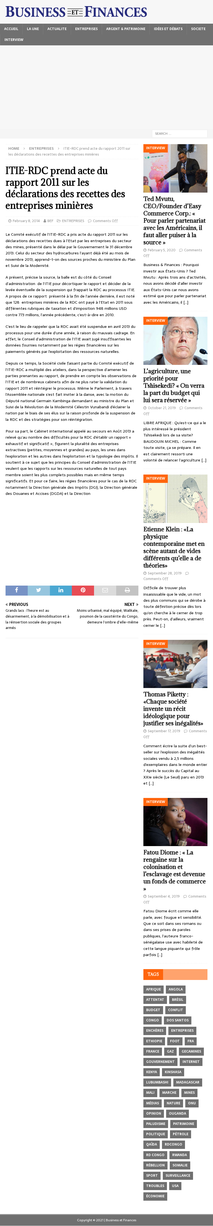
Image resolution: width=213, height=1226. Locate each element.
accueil (11, 29)
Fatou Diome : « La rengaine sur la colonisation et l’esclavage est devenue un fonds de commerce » (174, 870)
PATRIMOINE (183, 1124)
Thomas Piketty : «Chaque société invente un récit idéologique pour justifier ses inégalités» (173, 709)
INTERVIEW (13, 40)
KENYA (151, 1072)
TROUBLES (155, 1186)
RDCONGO (173, 1144)
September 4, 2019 (164, 896)
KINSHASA (173, 1072)
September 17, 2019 (164, 731)
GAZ (170, 1051)
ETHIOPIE (154, 1041)
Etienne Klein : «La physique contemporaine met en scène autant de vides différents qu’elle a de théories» (174, 547)
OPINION (153, 1113)
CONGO (152, 1020)
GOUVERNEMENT (160, 1062)
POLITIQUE (155, 1134)
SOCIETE (198, 29)
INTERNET (191, 1062)
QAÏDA (151, 1144)
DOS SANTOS (178, 1020)
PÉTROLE (180, 1134)
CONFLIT (175, 1010)
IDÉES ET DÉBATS (168, 29)
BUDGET (153, 1010)
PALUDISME (155, 1124)
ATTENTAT (155, 1000)
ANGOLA (176, 989)
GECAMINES (191, 1051)
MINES (189, 1092)
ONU (192, 1103)
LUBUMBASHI (157, 1082)
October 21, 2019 (162, 408)
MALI (150, 1092)
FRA (190, 1041)
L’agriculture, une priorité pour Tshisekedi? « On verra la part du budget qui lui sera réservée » (173, 385)
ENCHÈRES (154, 1030)
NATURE (173, 1103)
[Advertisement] (106, 87)
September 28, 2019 (165, 573)
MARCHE (169, 1092)
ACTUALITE (57, 29)
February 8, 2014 (26, 221)
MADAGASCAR (187, 1082)
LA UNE (33, 29)
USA (175, 1186)
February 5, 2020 (162, 250)
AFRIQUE (153, 989)
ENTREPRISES (86, 29)
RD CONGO (155, 1155)
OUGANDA (177, 1113)
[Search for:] (179, 133)
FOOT (175, 1041)
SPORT (152, 1175)
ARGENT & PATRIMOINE (125, 29)
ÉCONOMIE (155, 1196)
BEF (50, 221)
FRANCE (152, 1051)
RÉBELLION (155, 1165)
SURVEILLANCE (178, 1175)
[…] (185, 302)
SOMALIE (180, 1165)
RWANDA (179, 1155)
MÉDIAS (152, 1103)
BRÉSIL (177, 1000)
